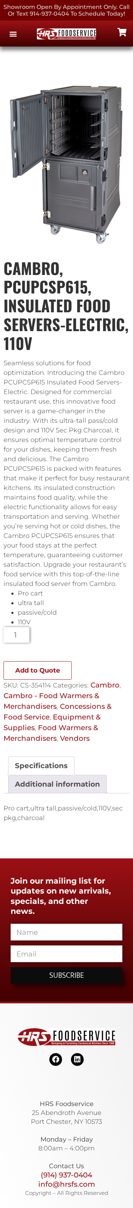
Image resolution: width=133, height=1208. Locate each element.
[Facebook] (55, 1059)
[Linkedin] (77, 1059)
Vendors (75, 738)
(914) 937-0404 (66, 1175)
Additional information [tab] (57, 784)
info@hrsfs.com (66, 1184)
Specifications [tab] (41, 765)
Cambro (105, 685)
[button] (13, 33)
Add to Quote (37, 670)
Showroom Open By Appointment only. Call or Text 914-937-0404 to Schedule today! (66, 10)
